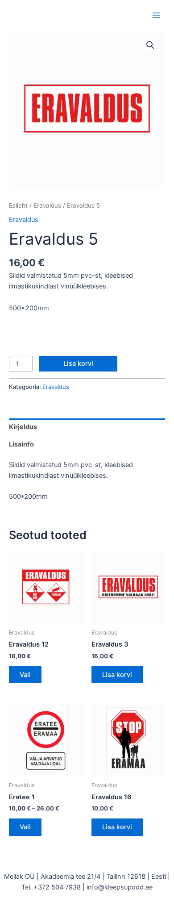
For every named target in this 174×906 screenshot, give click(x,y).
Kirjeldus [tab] (23, 427)
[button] (150, 45)
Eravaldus (47, 205)
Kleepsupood (54, 15)
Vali (25, 675)
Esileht (18, 205)
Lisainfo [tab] (21, 444)
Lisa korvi (78, 363)
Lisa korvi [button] (117, 675)
